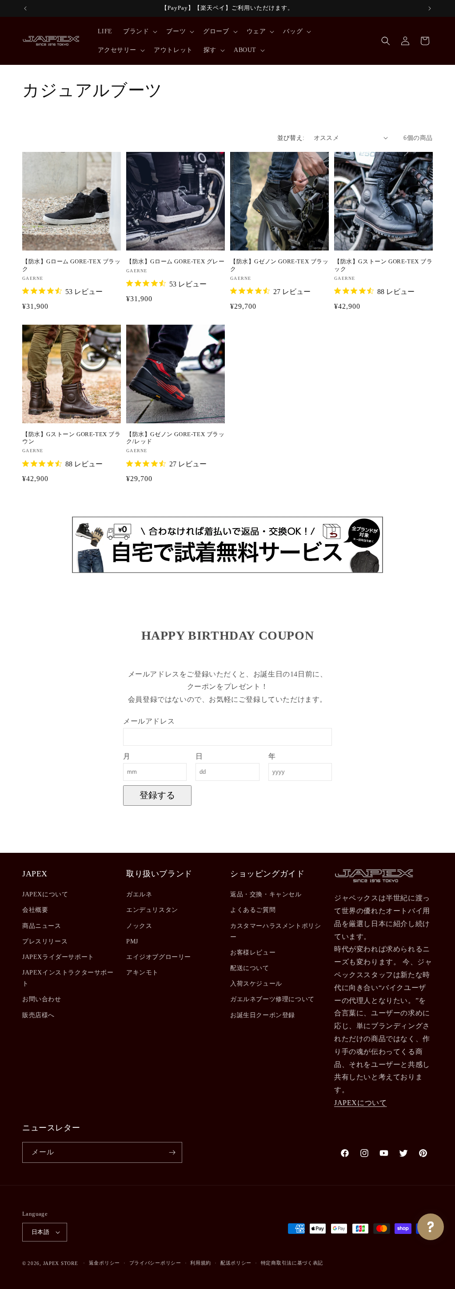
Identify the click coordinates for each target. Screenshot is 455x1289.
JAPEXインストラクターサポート (68, 978)
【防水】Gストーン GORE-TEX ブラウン (71, 438)
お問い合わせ (41, 999)
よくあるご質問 (252, 910)
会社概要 (35, 910)
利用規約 (200, 1262)
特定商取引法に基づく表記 (292, 1262)
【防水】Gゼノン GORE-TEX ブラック (279, 265)
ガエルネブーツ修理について (272, 999)
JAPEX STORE (60, 1263)
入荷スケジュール (256, 983)
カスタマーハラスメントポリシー (275, 931)
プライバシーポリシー (155, 1262)
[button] (139, 31)
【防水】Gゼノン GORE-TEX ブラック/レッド (175, 438)
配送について (249, 968)
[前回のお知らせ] (25, 8)
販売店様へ (38, 1015)
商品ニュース (41, 926)
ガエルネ (139, 894)
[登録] (172, 1152)
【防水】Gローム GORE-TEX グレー (175, 261)
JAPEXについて (45, 894)
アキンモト (142, 972)
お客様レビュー (252, 952)
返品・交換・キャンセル (266, 894)
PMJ (132, 941)
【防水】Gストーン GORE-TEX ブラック (383, 265)
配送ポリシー (235, 1262)
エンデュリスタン (152, 910)
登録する (157, 795)
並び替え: (291, 138)
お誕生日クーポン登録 (262, 1015)
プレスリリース (45, 941)
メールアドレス (149, 721)
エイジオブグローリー (158, 957)
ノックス (139, 926)
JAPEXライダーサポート (58, 957)
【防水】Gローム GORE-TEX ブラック (71, 265)
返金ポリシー (104, 1262)
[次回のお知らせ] (429, 8)
